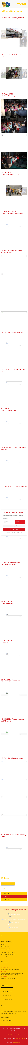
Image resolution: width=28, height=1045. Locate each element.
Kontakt (8, 1034)
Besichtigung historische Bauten (10, 969)
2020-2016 (6, 893)
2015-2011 (6, 896)
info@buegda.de (8, 956)
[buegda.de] (6, 4)
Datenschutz (13, 1034)
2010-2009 (6, 899)
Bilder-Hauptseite (8, 883)
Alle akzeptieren (14, 529)
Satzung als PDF (7, 995)
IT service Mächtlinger (20, 1038)
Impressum (19, 1034)
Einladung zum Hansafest (8, 978)
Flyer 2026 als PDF (7, 999)
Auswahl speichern (14, 526)
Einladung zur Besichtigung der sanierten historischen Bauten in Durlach (12, 974)
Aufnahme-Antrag (7, 991)
